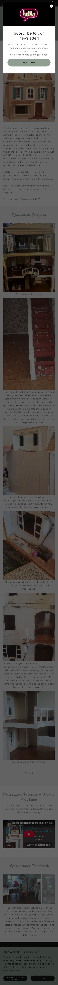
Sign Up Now (29, 62)
